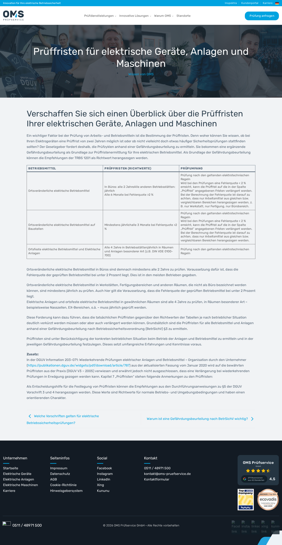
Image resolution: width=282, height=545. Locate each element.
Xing (100, 485)
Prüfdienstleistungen (99, 16)
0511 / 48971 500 (157, 468)
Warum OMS (162, 16)
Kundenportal (249, 3)
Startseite (10, 468)
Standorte (184, 16)
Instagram (105, 474)
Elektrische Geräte (17, 474)
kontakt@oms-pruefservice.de (167, 474)
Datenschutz (60, 474)
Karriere (268, 3)
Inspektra (231, 3)
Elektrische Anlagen (18, 479)
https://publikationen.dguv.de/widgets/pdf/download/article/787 (78, 365)
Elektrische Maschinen (20, 485)
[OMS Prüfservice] (13, 15)
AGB (53, 479)
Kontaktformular (156, 479)
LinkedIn (103, 479)
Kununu (103, 491)
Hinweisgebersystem (66, 491)
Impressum (58, 468)
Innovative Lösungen (134, 16)
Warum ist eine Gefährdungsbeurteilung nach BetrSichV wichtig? (198, 419)
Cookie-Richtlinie (63, 485)
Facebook (104, 468)
